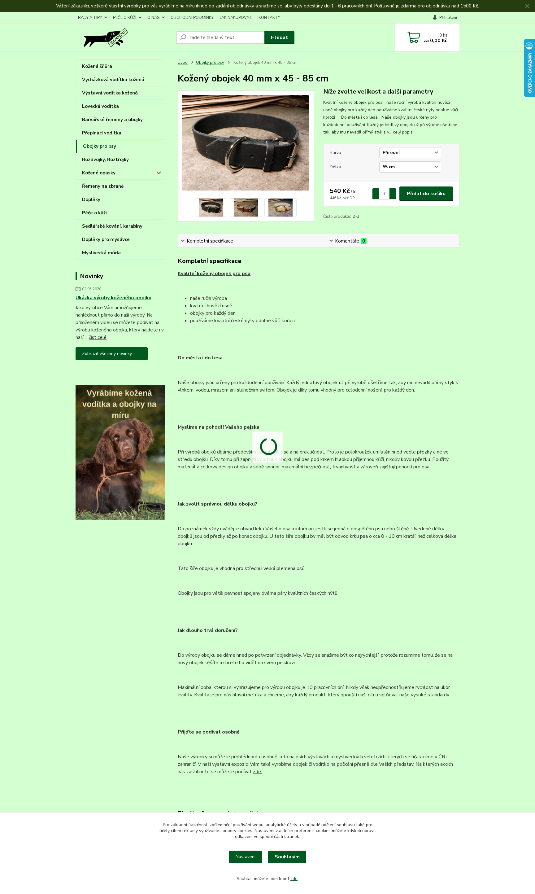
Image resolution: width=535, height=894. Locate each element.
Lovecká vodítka (100, 106)
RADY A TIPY (90, 17)
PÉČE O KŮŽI (124, 17)
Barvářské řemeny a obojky (112, 119)
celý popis (403, 132)
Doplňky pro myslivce (106, 239)
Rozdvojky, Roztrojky (105, 159)
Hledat (279, 37)
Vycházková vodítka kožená (113, 80)
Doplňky (91, 199)
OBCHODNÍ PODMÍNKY (192, 17)
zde (294, 879)
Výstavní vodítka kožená (110, 93)
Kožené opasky (98, 173)
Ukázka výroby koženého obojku (113, 297)
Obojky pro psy (99, 146)
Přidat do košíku (426, 193)
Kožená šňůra (97, 66)
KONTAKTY (269, 17)
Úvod (183, 62)
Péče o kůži (94, 213)
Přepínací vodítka (101, 133)
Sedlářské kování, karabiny (112, 226)
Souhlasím (287, 856)
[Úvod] (124, 37)
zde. (257, 771)
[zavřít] (527, 6)
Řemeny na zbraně (103, 186)
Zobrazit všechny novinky (107, 354)
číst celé (98, 337)
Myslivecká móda (101, 253)
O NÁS (153, 17)
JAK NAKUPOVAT (236, 17)
